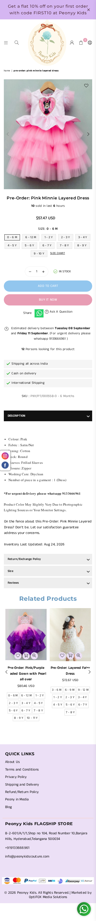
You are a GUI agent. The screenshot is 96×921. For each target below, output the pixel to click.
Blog (8, 807)
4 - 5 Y (12, 245)
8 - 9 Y (82, 245)
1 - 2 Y (49, 237)
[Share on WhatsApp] (39, 313)
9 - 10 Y (39, 253)
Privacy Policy (16, 776)
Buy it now (48, 299)
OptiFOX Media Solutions (48, 897)
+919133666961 (17, 847)
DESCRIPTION (17, 416)
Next (88, 134)
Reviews (13, 583)
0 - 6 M (12, 237)
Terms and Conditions (22, 769)
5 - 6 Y (29, 245)
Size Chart (57, 253)
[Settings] (89, 42)
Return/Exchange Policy (24, 559)
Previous (8, 134)
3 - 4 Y (82, 237)
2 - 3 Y (65, 237)
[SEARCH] (16, 42)
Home (7, 70)
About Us (12, 761)
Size (10, 571)
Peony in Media (17, 799)
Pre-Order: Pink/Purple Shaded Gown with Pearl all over (26, 673)
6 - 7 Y (47, 245)
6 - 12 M (30, 237)
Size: (48, 228)
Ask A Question (61, 311)
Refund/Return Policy (22, 792)
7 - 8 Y (64, 245)
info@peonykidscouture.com (27, 856)
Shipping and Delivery (22, 784)
